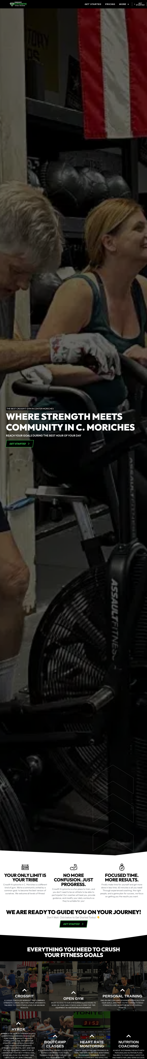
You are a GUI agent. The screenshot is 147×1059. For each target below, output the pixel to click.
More (122, 4)
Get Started (93, 4)
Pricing (110, 4)
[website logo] (18, 4)
